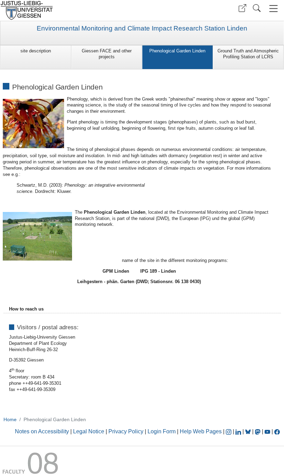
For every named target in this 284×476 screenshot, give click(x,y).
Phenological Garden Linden (177, 50)
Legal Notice (88, 431)
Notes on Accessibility (42, 431)
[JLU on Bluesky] (248, 431)
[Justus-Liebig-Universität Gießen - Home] (70, 10)
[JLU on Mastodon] (258, 431)
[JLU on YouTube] (268, 431)
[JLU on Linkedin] (239, 431)
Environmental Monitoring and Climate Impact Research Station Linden (142, 28)
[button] (242, 8)
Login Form (162, 431)
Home (10, 419)
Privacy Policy (125, 431)
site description (35, 50)
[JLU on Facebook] (277, 431)
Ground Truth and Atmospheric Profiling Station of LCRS (248, 53)
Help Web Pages (201, 431)
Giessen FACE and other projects (107, 53)
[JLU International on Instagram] (229, 431)
